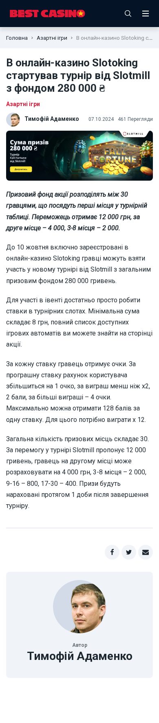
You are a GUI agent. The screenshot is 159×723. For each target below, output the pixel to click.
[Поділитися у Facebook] (112, 552)
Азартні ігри (52, 37)
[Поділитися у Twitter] (128, 552)
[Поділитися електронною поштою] (145, 552)
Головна (17, 37)
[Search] (128, 13)
